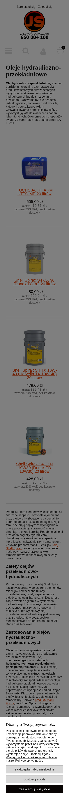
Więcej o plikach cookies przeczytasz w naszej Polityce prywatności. (31, 759)
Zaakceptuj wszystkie (34, 789)
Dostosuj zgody (35, 779)
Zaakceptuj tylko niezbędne (34, 769)
